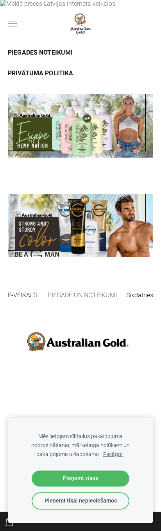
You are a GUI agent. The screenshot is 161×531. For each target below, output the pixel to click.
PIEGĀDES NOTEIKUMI (40, 52)
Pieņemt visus (80, 478)
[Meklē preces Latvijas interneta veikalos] (57, 3)
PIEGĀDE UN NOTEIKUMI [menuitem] (82, 295)
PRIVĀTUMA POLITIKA (40, 73)
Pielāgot (113, 454)
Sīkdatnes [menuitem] (139, 295)
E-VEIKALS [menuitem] (22, 295)
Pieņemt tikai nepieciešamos (81, 500)
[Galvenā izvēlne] (12, 23)
